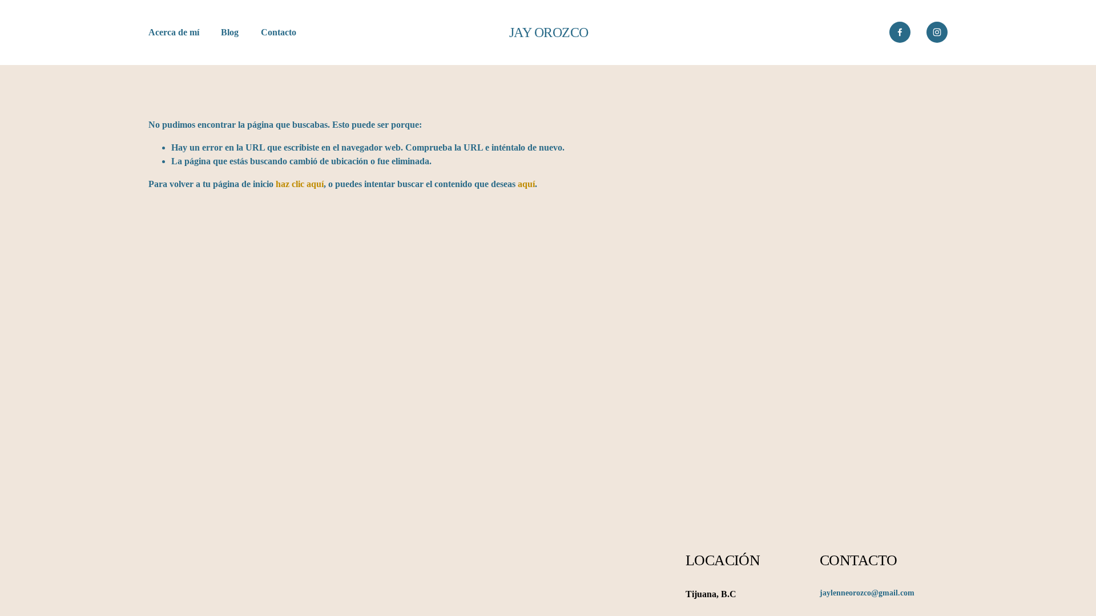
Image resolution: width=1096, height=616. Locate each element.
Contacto (278, 32)
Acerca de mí (173, 32)
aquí (526, 184)
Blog (230, 32)
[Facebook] (899, 32)
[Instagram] (937, 32)
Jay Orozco (549, 32)
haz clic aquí (300, 184)
